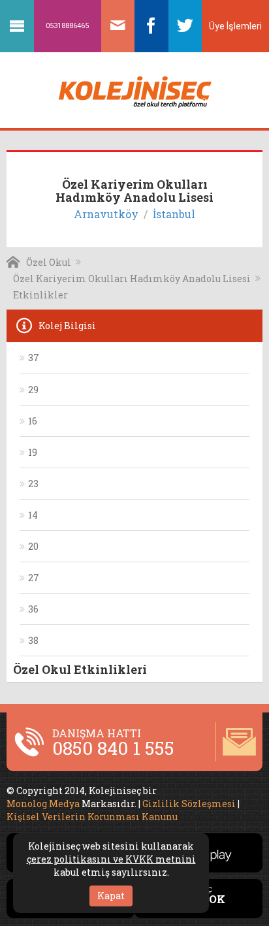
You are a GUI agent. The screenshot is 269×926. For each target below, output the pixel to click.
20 (33, 546)
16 (32, 421)
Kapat (111, 895)
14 (33, 515)
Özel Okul (48, 262)
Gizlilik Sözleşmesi (189, 803)
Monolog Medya (43, 803)
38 (33, 640)
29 (33, 389)
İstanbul (174, 214)
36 (33, 609)
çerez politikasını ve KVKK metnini (111, 859)
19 (32, 452)
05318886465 (67, 26)
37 (33, 357)
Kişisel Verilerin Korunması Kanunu (92, 816)
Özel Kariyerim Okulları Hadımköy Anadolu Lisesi (132, 278)
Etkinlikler (40, 295)
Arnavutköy (106, 214)
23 (33, 483)
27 (33, 577)
